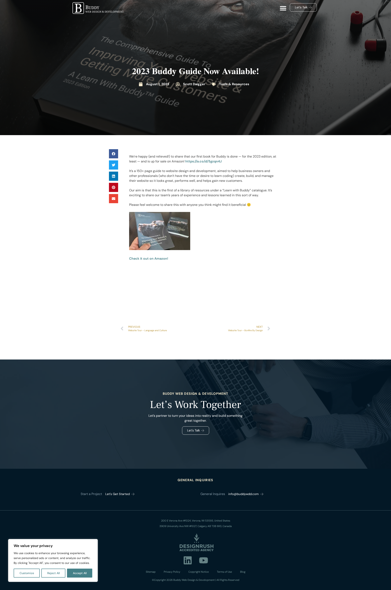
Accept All (80, 573)
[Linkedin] (187, 560)
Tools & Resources (234, 84)
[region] (53, 560)
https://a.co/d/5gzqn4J (203, 161)
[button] (283, 8)
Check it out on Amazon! (148, 258)
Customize (27, 573)
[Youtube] (203, 560)
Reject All (53, 573)
